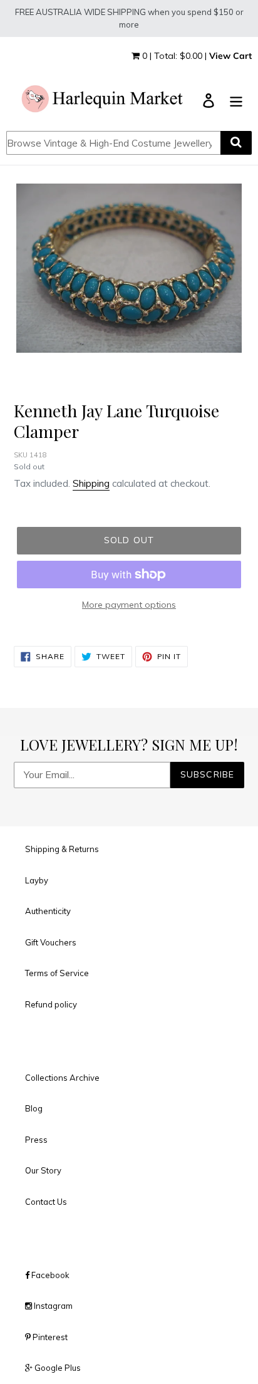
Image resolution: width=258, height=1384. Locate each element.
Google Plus (57, 1368)
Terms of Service (57, 973)
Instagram (52, 1306)
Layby (36, 880)
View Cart (230, 55)
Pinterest (49, 1337)
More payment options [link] (129, 604)
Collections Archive (62, 1078)
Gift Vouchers (50, 942)
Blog (34, 1108)
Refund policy (51, 1004)
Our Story (43, 1170)
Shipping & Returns (62, 849)
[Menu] (236, 100)
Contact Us (46, 1202)
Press (36, 1140)
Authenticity (48, 911)
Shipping (91, 483)
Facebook (49, 1275)
